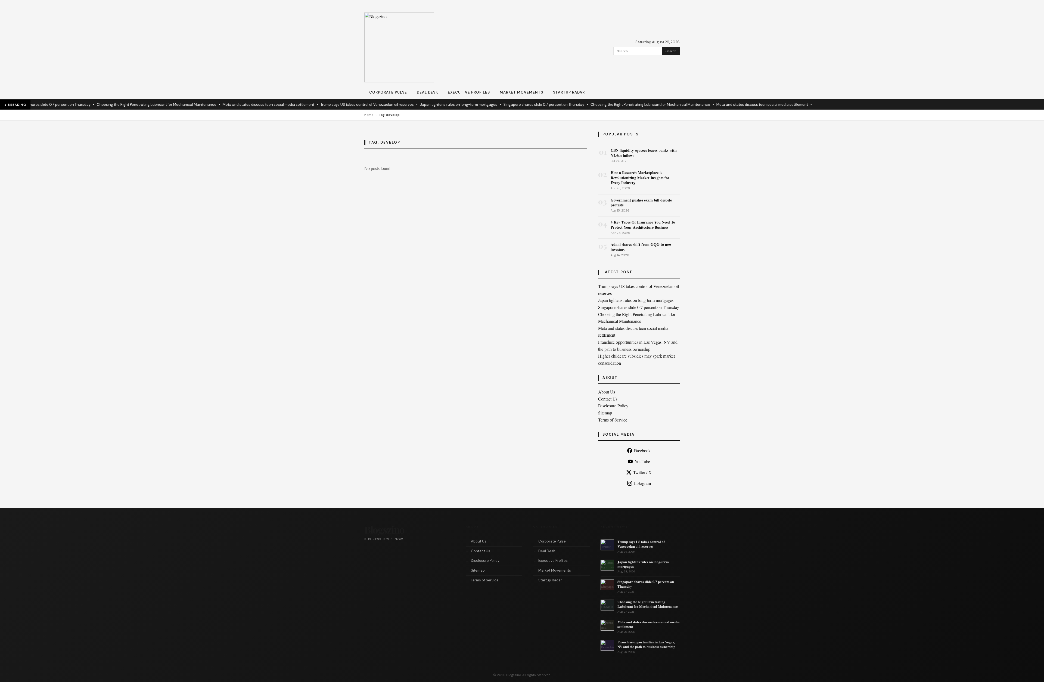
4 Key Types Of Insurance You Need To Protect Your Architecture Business (643, 224)
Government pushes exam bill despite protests (641, 202)
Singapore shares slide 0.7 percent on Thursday (529, 104)
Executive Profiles (469, 92)
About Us (606, 392)
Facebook (642, 450)
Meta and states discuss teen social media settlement (254, 104)
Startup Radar (569, 92)
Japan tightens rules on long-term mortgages (444, 104)
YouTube (642, 461)
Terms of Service (612, 420)
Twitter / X (642, 472)
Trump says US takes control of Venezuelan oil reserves (352, 104)
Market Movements (521, 92)
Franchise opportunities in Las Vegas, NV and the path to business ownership (646, 644)
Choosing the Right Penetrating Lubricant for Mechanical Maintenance (142, 104)
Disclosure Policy (613, 405)
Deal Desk (427, 92)
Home (368, 115)
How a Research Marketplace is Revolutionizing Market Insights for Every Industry (640, 177)
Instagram (642, 483)
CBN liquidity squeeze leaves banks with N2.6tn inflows (644, 152)
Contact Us (607, 399)
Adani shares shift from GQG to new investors (641, 246)
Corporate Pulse (388, 92)
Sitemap (605, 413)
